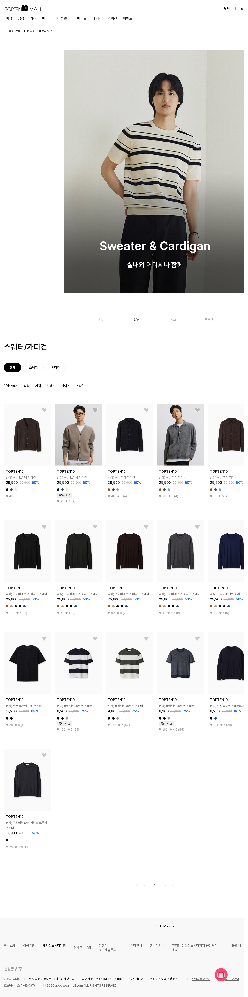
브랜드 (51, 386)
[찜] (44, 410)
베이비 (47, 18)
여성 (9, 18)
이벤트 (127, 18)
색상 (26, 386)
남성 (21, 18)
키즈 (33, 18)
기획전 (112, 18)
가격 (38, 386)
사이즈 (65, 386)
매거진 (97, 18)
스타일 (80, 386)
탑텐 (227, 9)
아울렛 (62, 18)
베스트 (82, 18)
